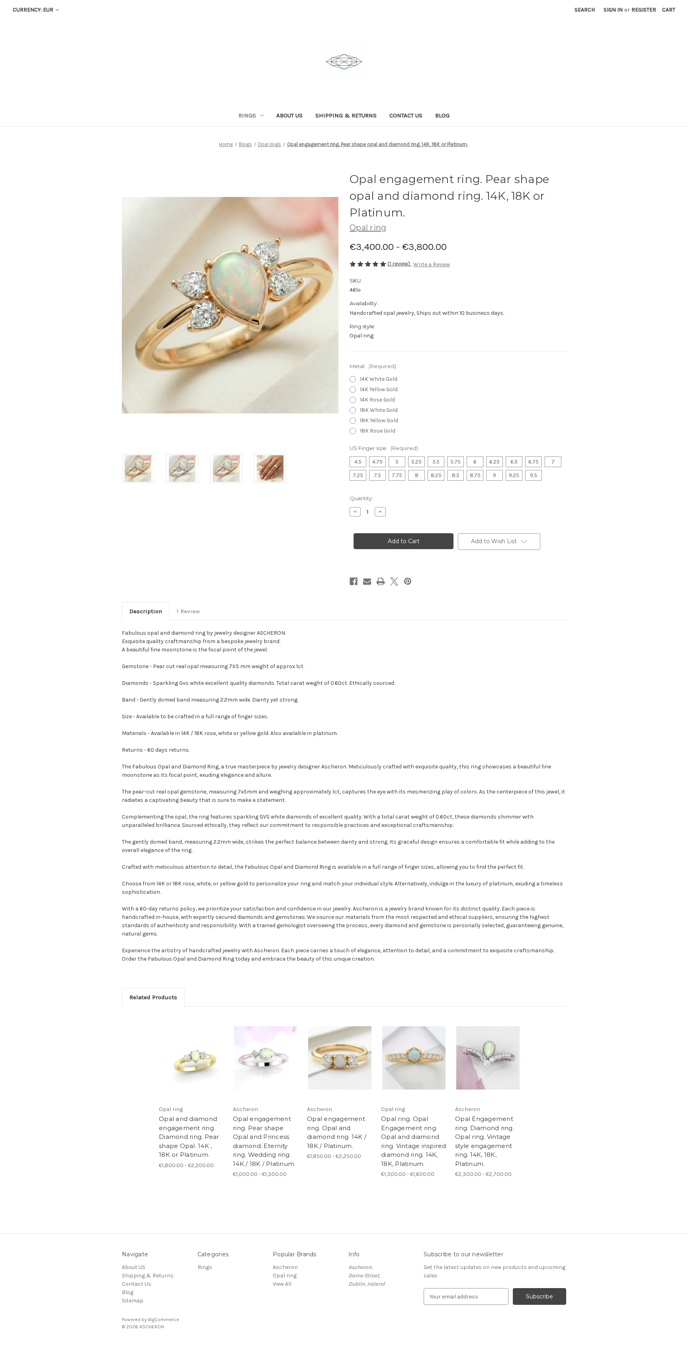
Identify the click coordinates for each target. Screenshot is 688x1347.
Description (145, 611)
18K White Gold (379, 410)
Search (585, 9)
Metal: (373, 366)
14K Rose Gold (377, 399)
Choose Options (192, 1065)
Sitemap (132, 1300)
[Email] (367, 581)
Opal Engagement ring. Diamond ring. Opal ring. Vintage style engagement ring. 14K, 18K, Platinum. (484, 1141)
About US (289, 115)
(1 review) (399, 263)
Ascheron (285, 1267)
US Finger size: (384, 448)
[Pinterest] (408, 581)
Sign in (613, 9)
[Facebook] (354, 581)
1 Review (188, 611)
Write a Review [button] (431, 264)
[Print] (381, 581)
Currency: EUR (34, 9)
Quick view (185, 1051)
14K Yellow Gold (379, 389)
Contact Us (405, 115)
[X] (394, 581)
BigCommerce (163, 1319)
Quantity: (361, 498)
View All (282, 1284)
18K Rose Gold (377, 430)
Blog (442, 115)
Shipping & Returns (346, 115)
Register (643, 9)
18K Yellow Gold (379, 420)
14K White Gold (378, 379)
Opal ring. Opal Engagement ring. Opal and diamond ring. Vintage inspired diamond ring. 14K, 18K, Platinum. (413, 1141)
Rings (247, 115)
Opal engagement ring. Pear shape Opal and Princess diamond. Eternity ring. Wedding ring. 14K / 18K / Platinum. (264, 1141)
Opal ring (285, 1275)
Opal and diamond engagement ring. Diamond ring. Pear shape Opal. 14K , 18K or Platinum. (189, 1136)
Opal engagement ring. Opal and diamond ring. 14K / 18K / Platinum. (336, 1132)
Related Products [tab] (153, 997)
